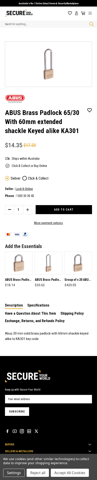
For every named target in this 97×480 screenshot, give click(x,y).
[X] (36, 431)
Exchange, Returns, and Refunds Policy (35, 321)
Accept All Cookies (69, 472)
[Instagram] (21, 431)
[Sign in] (77, 13)
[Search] (90, 24)
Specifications (38, 305)
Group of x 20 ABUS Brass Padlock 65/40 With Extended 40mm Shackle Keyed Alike (78, 280)
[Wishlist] (70, 13)
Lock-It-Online (24, 189)
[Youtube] (14, 431)
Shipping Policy (72, 313)
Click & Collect (38, 178)
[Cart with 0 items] (82, 13)
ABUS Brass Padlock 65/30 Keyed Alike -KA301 (18, 280)
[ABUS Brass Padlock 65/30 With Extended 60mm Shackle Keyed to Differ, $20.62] (48, 263)
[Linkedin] (29, 431)
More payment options (48, 223)
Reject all (37, 472)
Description (14, 305)
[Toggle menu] (91, 13)
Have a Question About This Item (30, 313)
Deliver (16, 178)
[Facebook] (7, 431)
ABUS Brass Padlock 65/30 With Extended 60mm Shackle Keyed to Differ (48, 280)
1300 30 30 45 (25, 196)
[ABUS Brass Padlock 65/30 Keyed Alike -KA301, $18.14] (18, 263)
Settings (14, 472)
